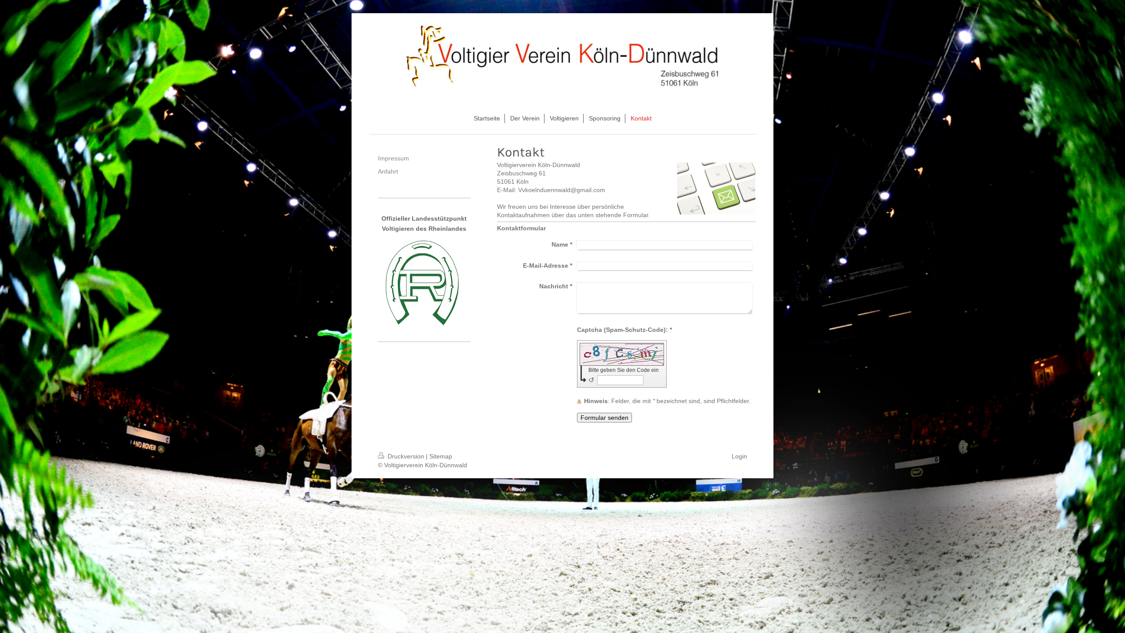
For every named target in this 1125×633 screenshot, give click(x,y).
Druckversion (406, 456)
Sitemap (440, 456)
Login (739, 456)
